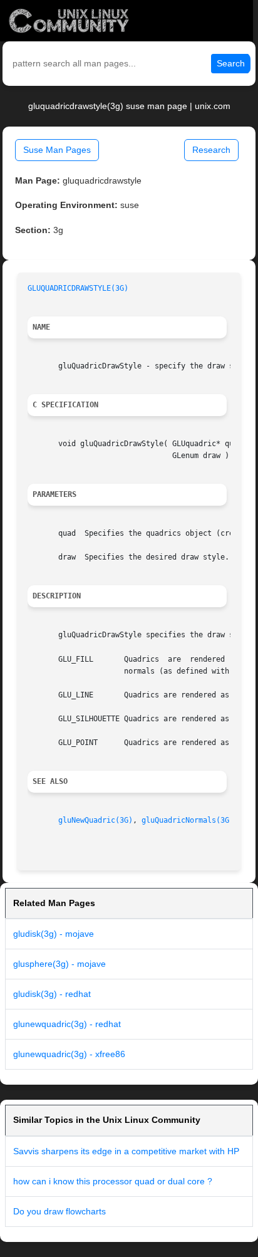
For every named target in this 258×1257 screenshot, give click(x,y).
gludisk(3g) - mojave (53, 934)
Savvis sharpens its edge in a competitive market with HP (126, 1151)
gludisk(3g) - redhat (52, 994)
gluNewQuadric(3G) (95, 820)
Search (231, 63)
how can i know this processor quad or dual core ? (112, 1181)
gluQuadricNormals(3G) (188, 820)
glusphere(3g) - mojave (59, 964)
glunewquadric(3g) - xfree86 (69, 1054)
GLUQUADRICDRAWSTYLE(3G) (78, 288)
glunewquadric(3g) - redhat (67, 1024)
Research (211, 150)
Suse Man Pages (57, 150)
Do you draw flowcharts (59, 1211)
